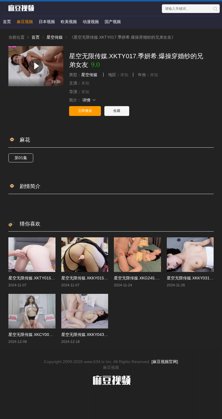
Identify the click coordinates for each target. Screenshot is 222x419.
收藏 (116, 111)
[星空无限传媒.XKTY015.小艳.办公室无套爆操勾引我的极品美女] (32, 254)
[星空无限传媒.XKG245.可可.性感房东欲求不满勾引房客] (137, 254)
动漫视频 (91, 21)
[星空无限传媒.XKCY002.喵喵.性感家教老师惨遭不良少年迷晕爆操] (32, 311)
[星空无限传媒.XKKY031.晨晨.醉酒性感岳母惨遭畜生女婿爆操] (190, 254)
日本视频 (47, 21)
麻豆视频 (25, 21)
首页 (7, 21)
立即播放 (85, 111)
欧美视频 (69, 21)
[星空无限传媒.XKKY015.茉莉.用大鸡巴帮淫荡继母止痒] (84, 254)
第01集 (20, 157)
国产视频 (113, 21)
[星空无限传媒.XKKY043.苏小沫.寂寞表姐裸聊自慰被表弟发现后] (84, 311)
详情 (87, 100)
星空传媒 (55, 37)
